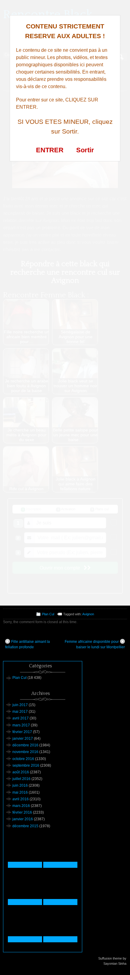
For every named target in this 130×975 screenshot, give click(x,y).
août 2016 (20, 772)
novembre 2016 (25, 752)
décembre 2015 (25, 826)
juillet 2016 (21, 779)
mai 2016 (20, 792)
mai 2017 (20, 711)
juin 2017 (20, 705)
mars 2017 (21, 725)
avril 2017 (20, 718)
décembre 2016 (25, 745)
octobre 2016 (23, 759)
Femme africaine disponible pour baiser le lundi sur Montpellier (95, 644)
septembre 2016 (25, 765)
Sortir (85, 150)
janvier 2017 (22, 738)
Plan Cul (48, 614)
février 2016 (22, 812)
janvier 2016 (22, 819)
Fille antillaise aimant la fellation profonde (27, 644)
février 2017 (22, 732)
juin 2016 (20, 785)
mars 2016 (21, 806)
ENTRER (49, 150)
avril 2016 (20, 799)
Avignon (88, 614)
